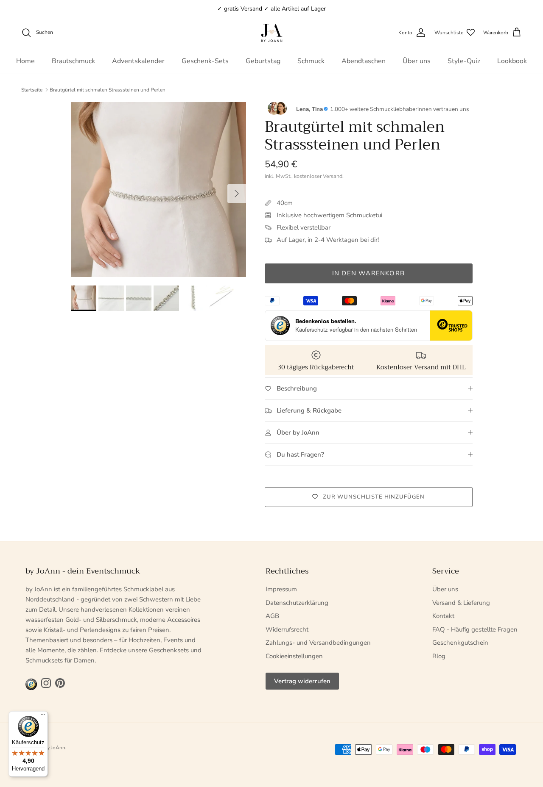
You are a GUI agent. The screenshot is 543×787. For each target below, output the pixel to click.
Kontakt (443, 616)
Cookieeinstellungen (294, 656)
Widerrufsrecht (287, 629)
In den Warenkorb (368, 273)
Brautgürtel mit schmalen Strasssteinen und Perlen (107, 89)
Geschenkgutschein (460, 642)
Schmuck (311, 61)
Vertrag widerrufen (302, 681)
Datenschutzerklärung (297, 603)
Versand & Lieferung (461, 603)
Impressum (281, 589)
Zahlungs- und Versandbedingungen (318, 642)
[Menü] (43, 716)
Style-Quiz (464, 61)
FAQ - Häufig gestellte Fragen (475, 629)
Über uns (417, 61)
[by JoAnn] (271, 33)
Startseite (31, 89)
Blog (438, 656)
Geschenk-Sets (205, 61)
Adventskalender (138, 61)
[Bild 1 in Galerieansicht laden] (158, 189)
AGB (272, 616)
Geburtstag (263, 61)
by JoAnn (54, 747)
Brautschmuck (73, 61)
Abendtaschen (363, 61)
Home (25, 61)
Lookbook (512, 61)
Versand (332, 176)
